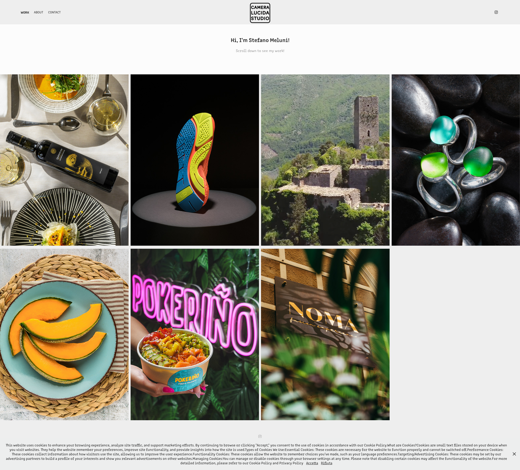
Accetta (312, 462)
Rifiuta (326, 462)
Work (25, 12)
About (38, 12)
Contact (54, 12)
